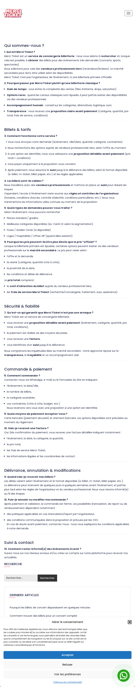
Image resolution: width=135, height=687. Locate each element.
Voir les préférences (67, 674)
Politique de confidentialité (67, 682)
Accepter (68, 655)
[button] (129, 622)
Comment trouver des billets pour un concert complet (43, 616)
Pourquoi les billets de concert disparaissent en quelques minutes (50, 607)
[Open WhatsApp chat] (123, 675)
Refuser (67, 664)
